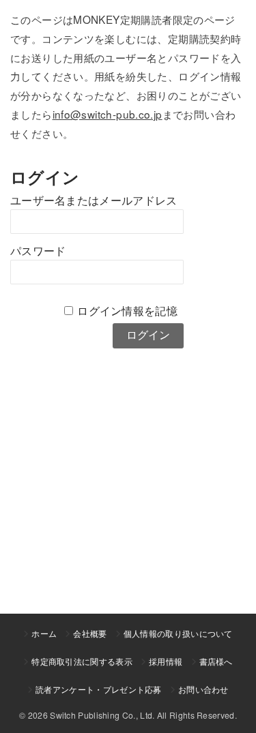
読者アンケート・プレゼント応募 (98, 689)
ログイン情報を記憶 (127, 311)
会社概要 (89, 633)
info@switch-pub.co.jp (107, 113)
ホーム (44, 633)
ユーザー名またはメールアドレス (93, 201)
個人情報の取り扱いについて (178, 633)
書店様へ (216, 661)
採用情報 (165, 661)
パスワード (38, 251)
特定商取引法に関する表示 (81, 661)
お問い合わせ (203, 689)
